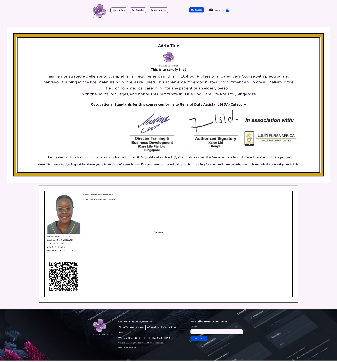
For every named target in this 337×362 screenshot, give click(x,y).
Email (193, 327)
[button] (227, 10)
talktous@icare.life (142, 321)
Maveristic (133, 347)
